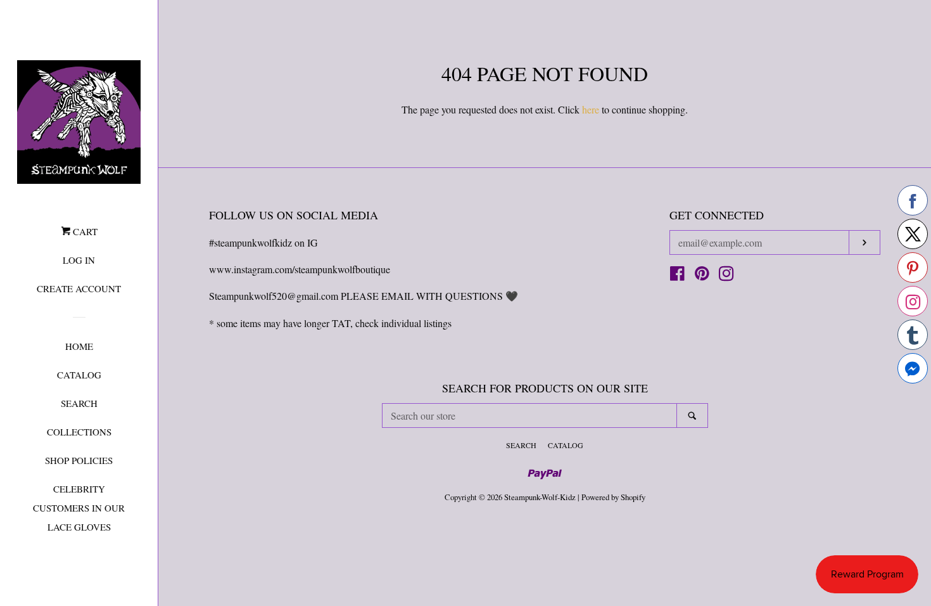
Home (79, 346)
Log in (79, 260)
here (590, 109)
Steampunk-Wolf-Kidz (540, 497)
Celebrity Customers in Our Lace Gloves (79, 507)
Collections (79, 431)
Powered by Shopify (613, 497)
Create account (79, 288)
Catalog (79, 374)
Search (79, 403)
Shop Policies (79, 460)
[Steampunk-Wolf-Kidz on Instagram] (726, 275)
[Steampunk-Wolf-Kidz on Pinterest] (702, 275)
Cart (84, 231)
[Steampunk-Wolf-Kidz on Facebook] (677, 275)
